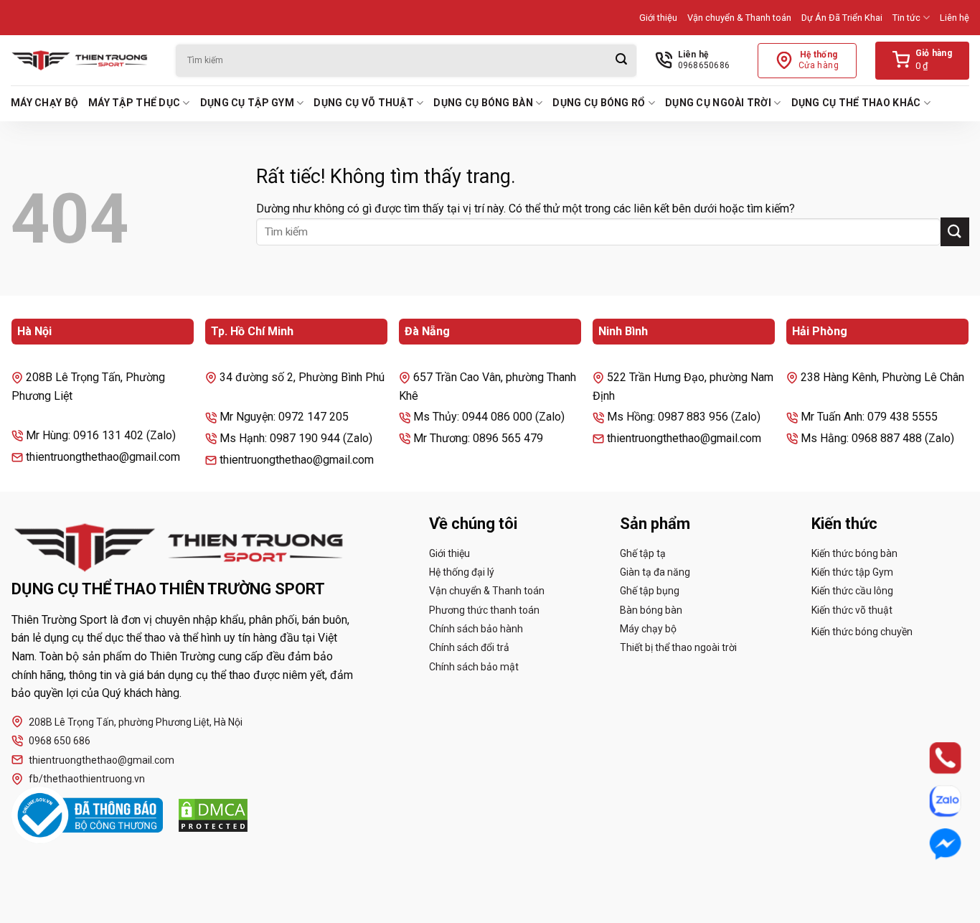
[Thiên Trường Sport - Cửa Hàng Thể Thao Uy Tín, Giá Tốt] (82, 60)
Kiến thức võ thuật (851, 610)
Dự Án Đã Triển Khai (841, 17)
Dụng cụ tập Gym (247, 102)
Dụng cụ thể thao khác (856, 102)
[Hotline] (931, 758)
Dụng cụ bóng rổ (598, 102)
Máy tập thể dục (134, 102)
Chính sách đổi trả (469, 647)
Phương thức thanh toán (484, 610)
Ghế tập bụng (649, 590)
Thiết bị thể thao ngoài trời (678, 647)
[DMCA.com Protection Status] (213, 815)
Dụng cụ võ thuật (363, 102)
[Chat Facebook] (931, 844)
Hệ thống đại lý (461, 572)
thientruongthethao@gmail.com (101, 760)
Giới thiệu (658, 17)
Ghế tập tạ (643, 553)
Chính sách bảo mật (474, 667)
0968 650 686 (59, 740)
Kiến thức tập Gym (852, 572)
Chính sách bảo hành (476, 628)
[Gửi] (621, 60)
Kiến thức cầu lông (852, 590)
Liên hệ (954, 17)
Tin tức (906, 17)
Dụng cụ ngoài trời (718, 102)
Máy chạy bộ (44, 102)
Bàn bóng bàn (651, 610)
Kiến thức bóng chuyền (862, 631)
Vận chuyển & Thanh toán (739, 17)
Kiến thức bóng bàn (854, 553)
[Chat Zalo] (931, 801)
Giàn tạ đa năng (655, 572)
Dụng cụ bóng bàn (482, 102)
